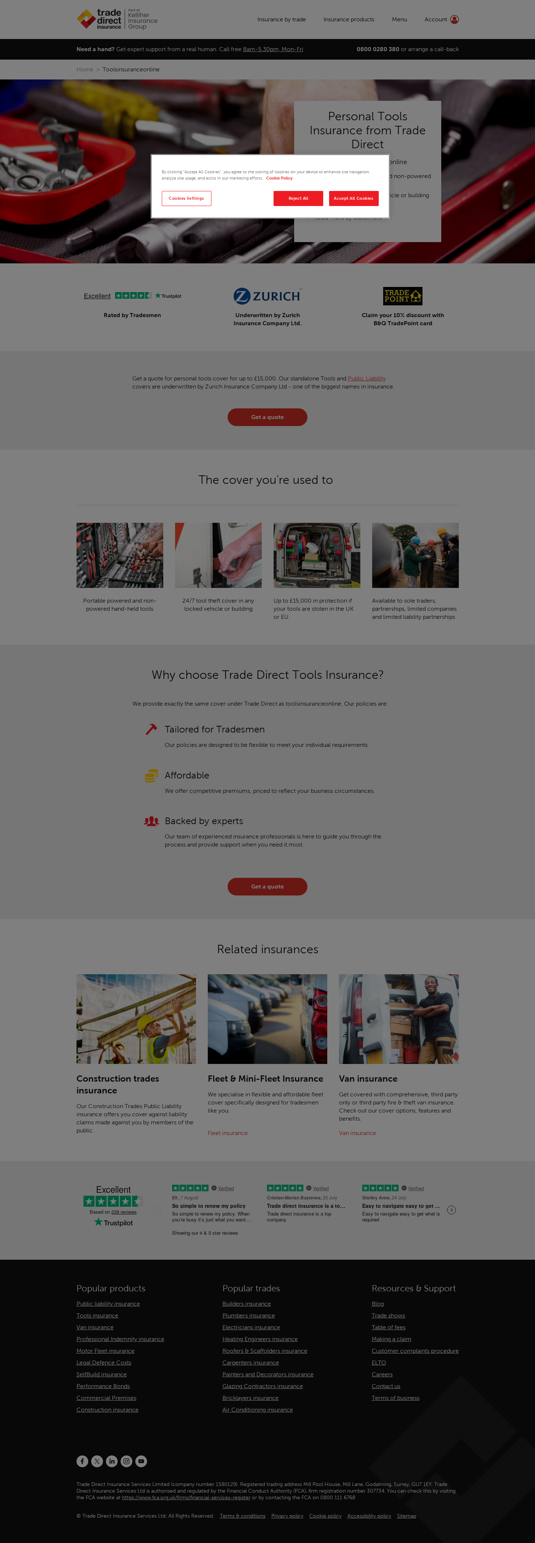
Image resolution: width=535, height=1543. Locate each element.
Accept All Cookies (353, 198)
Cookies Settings (186, 198)
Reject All (298, 198)
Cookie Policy (279, 178)
